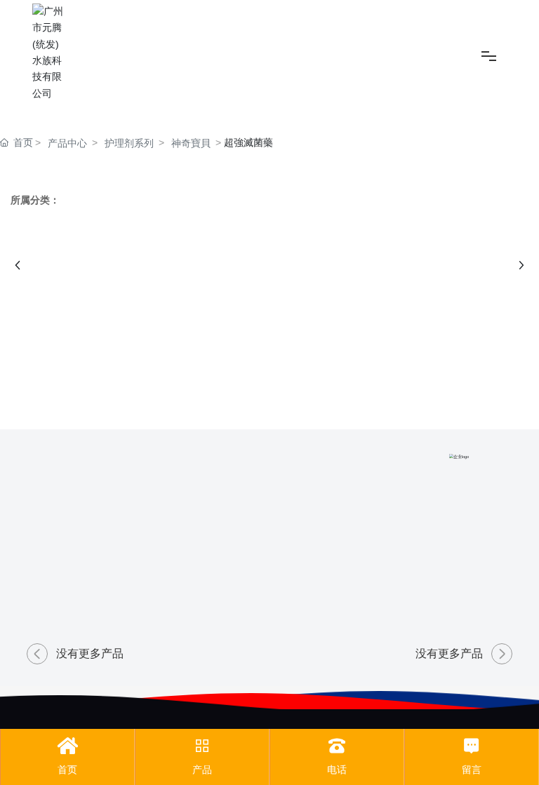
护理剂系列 (129, 143)
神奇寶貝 (191, 143)
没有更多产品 (90, 653)
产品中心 (67, 143)
